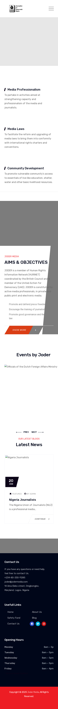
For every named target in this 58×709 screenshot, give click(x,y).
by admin (31, 494)
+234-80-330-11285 (14, 577)
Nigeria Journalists (22, 499)
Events (33, 402)
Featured (17, 494)
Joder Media (33, 692)
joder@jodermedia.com (16, 581)
